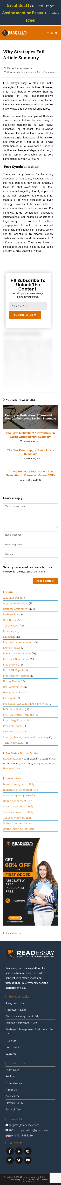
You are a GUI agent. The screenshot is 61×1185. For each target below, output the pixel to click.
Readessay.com (12, 758)
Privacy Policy (14, 1102)
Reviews (11, 1076)
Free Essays (10, 664)
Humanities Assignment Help (20, 789)
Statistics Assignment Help (22, 1016)
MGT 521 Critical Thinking (18, 714)
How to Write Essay (14, 692)
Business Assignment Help (19, 784)
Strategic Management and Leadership (26, 737)
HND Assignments (14, 686)
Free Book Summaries (16, 659)
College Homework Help (17, 817)
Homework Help (12, 768)
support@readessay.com (24, 1125)
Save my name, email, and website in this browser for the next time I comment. (27, 569)
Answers (11, 1040)
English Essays (11, 647)
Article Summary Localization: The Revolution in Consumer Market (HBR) (30, 473)
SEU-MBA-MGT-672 (14, 731)
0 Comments (49, 72)
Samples (11, 1053)
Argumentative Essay (15, 603)
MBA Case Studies (13, 709)
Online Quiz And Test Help (18, 828)
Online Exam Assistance (17, 823)
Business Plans (12, 614)
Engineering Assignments (18, 642)
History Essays (11, 681)
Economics (9, 631)
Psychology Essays (14, 720)
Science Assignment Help (18, 806)
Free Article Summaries (20, 72)
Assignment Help (43, 763)
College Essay (11, 625)
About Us (11, 1089)
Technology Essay (13, 742)
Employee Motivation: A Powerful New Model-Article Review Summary (30, 434)
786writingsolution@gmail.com (28, 1130)
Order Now (12, 1069)
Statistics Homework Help (18, 812)
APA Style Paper (12, 597)
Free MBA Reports (13, 670)
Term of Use (13, 1109)
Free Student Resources (17, 675)
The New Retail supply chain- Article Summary (30, 451)
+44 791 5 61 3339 (22, 1135)
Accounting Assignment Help (20, 795)
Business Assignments (16, 608)
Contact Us (12, 1096)
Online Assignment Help (17, 800)
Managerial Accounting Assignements (25, 703)
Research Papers (12, 726)
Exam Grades (14, 1083)
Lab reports (9, 698)
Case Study (9, 620)
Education (9, 636)
